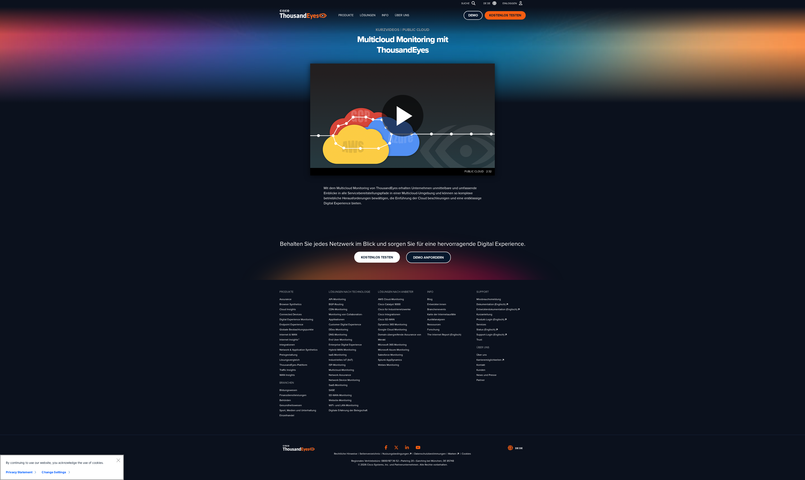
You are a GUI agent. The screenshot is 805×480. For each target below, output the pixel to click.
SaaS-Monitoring (338, 385)
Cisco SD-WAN (386, 319)
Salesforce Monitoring (390, 354)
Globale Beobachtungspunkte (296, 329)
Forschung (433, 329)
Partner (480, 380)
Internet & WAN (288, 334)
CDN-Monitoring (338, 309)
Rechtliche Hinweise (345, 453)
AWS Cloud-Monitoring (391, 299)
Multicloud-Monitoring (341, 369)
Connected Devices (290, 314)
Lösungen (367, 15)
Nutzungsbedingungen (396, 453)
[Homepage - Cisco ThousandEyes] (307, 14)
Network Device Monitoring (344, 380)
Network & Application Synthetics (298, 349)
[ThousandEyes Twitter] (396, 447)
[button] (489, 3)
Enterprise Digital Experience (345, 344)
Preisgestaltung (288, 354)
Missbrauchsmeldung (488, 299)
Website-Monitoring (340, 400)
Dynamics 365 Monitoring (392, 324)
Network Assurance (340, 375)
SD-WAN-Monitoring (340, 395)
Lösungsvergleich (289, 359)
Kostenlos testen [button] (377, 257)
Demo (473, 15)
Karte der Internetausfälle (441, 314)
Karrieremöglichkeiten (489, 359)
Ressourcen (434, 324)
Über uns (402, 15)
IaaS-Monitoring (338, 354)
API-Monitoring (337, 299)
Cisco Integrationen (389, 314)
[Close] (118, 460)
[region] (62, 467)
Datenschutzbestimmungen (430, 453)
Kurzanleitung (484, 314)
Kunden (480, 369)
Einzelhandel (286, 415)
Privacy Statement (19, 472)
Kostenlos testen (505, 15)
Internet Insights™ (289, 339)
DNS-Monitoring (338, 334)
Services (481, 324)
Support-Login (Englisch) (490, 334)
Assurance (285, 299)
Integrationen (287, 344)
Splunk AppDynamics (390, 359)
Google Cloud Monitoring (392, 329)
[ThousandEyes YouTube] (418, 447)
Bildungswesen (288, 390)
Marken (452, 453)
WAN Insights (287, 375)
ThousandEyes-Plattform (293, 364)
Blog (429, 299)
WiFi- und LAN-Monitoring (343, 405)
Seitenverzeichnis (370, 453)
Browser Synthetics (290, 304)
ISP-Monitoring (337, 364)
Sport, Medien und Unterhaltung (297, 410)
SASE (332, 390)
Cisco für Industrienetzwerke (394, 309)
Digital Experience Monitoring (296, 319)
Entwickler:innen (436, 304)
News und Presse (486, 375)
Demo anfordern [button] (428, 257)
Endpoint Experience (291, 324)
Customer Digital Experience (345, 324)
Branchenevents (436, 309)
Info (385, 15)
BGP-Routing (336, 304)
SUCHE (465, 3)
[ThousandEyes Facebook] (386, 447)
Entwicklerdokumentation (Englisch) (497, 309)
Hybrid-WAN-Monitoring (342, 349)
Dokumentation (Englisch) (491, 304)
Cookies (466, 453)
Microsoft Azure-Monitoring (393, 349)
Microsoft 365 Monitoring (392, 344)
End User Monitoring (340, 339)
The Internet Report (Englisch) (444, 334)
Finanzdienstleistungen (292, 395)
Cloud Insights (287, 309)
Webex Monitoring (388, 364)
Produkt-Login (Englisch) (490, 319)
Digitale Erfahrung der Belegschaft (348, 410)
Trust (479, 339)
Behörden (285, 400)
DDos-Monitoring (338, 329)
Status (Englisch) (486, 329)
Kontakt (480, 364)
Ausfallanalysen (436, 319)
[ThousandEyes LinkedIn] (407, 447)
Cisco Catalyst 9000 (389, 304)
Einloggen (510, 3)
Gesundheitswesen (290, 405)
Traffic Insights (287, 369)
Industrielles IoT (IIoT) (341, 359)
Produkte (346, 15)
